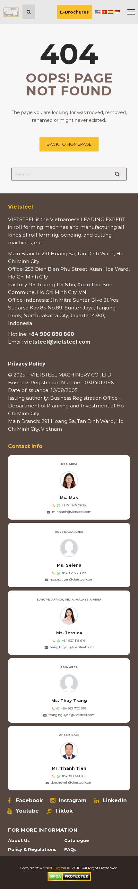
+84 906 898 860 (51, 334)
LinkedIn (115, 801)
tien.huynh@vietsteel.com (71, 782)
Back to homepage (69, 144)
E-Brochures (74, 12)
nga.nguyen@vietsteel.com (71, 579)
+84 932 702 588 (73, 708)
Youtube (27, 811)
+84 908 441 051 (74, 776)
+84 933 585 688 (74, 573)
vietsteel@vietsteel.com (57, 342)
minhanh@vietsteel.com (71, 512)
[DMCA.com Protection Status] (69, 876)
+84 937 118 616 (73, 641)
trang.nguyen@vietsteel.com (71, 715)
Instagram (73, 801)
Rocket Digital (53, 867)
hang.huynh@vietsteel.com (72, 647)
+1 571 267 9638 (74, 505)
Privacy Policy (26, 364)
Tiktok (64, 811)
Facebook (29, 801)
